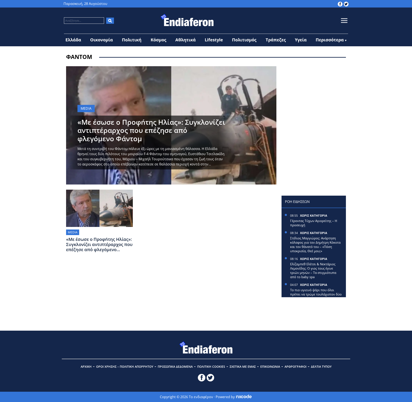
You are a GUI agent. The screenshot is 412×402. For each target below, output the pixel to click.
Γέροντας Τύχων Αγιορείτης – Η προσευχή (313, 223)
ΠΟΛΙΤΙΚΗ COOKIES (211, 366)
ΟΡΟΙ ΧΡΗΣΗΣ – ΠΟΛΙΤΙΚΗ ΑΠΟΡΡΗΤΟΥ (124, 366)
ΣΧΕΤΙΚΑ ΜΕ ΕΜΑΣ (243, 366)
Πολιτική (131, 40)
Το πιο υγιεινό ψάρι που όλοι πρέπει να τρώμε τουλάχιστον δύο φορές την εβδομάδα (316, 294)
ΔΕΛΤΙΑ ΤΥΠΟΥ (321, 366)
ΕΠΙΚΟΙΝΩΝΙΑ (270, 366)
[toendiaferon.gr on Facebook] (340, 3)
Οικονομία (101, 40)
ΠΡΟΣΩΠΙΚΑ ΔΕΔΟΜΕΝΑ (175, 366)
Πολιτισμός (244, 40)
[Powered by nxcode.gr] (244, 396)
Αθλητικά (185, 40)
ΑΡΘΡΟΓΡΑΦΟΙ (295, 366)
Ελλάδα (73, 40)
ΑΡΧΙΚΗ (86, 366)
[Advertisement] (314, 93)
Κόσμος (158, 40)
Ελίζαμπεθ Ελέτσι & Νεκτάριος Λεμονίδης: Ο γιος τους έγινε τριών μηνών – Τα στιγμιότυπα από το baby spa (313, 270)
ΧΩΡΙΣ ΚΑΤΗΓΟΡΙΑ (313, 215)
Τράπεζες (276, 40)
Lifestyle (214, 40)
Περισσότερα (330, 40)
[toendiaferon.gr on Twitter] (346, 3)
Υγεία (301, 40)
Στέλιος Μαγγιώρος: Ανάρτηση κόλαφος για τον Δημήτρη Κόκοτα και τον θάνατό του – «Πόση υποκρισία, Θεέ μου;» (315, 244)
